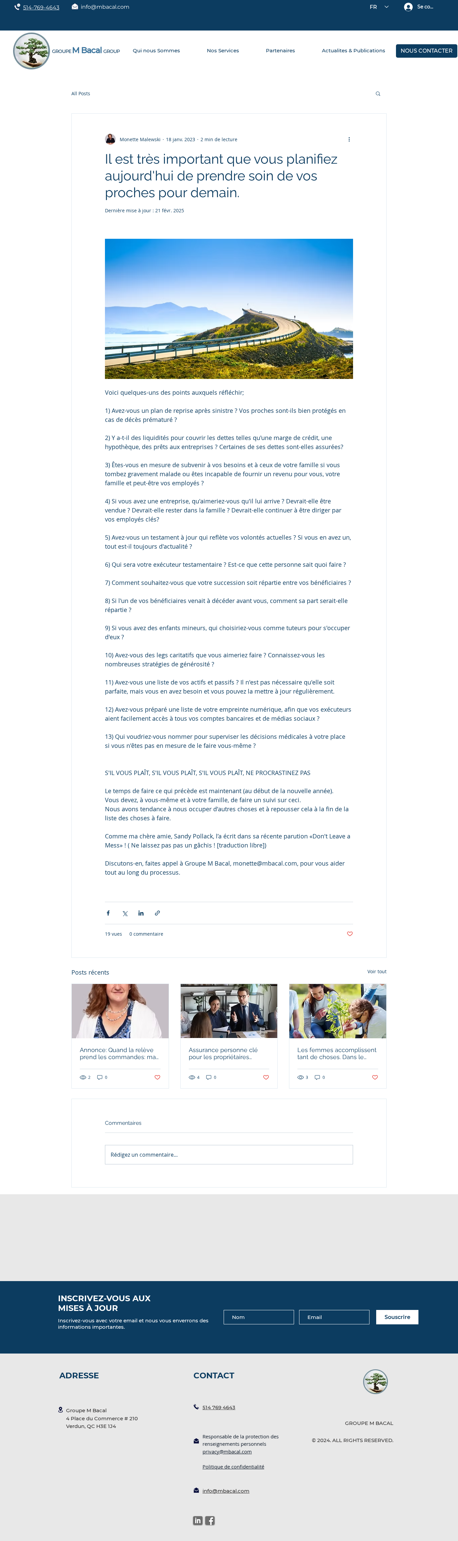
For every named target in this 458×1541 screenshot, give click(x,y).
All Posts (80, 93)
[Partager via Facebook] (108, 913)
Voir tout (377, 971)
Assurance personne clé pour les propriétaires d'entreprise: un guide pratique (223, 1053)
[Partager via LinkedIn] (141, 913)
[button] (378, 93)
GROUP (111, 51)
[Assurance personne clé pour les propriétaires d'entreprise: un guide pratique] (229, 1011)
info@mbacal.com (105, 7)
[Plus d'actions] (349, 139)
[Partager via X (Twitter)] (124, 913)
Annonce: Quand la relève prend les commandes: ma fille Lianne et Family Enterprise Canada (118, 1053)
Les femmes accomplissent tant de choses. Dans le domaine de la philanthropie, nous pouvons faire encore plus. (337, 1053)
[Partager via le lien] (157, 913)
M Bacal (87, 50)
